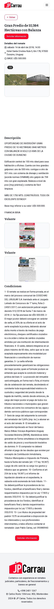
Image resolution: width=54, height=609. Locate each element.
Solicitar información (16, 36)
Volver (12, 17)
